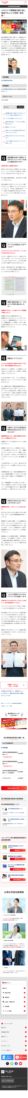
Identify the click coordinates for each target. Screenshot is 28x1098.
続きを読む (4, 814)
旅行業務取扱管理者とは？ (15, 809)
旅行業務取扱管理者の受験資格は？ (16, 820)
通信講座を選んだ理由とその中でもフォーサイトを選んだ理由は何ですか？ (15, 114)
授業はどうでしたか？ (10, 127)
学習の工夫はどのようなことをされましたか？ (15, 137)
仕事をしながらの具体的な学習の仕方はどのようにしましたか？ (15, 131)
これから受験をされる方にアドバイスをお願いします (15, 142)
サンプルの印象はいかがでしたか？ (14, 118)
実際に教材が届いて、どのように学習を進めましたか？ (15, 123)
